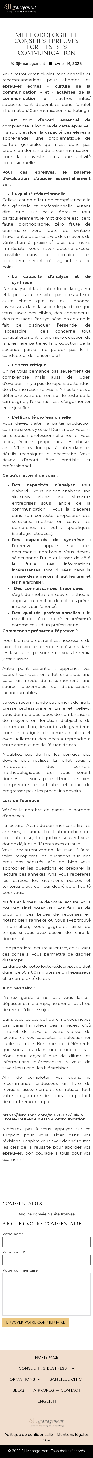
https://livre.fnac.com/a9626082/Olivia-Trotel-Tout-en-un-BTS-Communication (44, 1117)
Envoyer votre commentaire (35, 1323)
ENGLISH (46, 1401)
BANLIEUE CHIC (67, 1379)
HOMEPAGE (46, 1357)
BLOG (18, 1390)
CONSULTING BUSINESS (44, 1368)
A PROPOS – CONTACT (57, 1390)
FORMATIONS (21, 1379)
